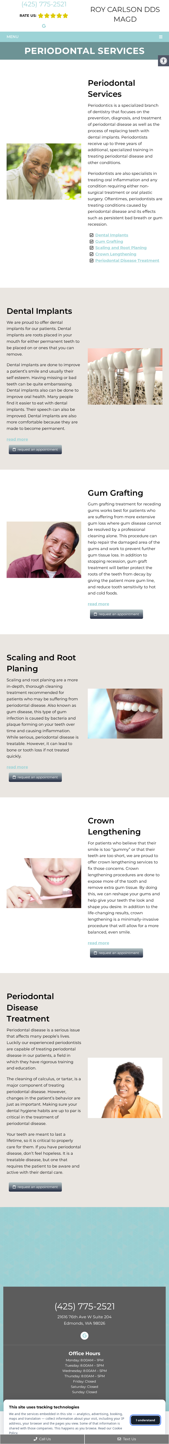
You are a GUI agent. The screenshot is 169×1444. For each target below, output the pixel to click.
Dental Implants (111, 235)
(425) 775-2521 (44, 4)
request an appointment (37, 449)
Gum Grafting (109, 241)
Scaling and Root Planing (121, 247)
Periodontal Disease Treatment (127, 260)
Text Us (129, 1439)
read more (17, 439)
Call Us (44, 1439)
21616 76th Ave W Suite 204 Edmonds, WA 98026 (84, 1320)
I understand (145, 1420)
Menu (12, 36)
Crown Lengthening (115, 254)
